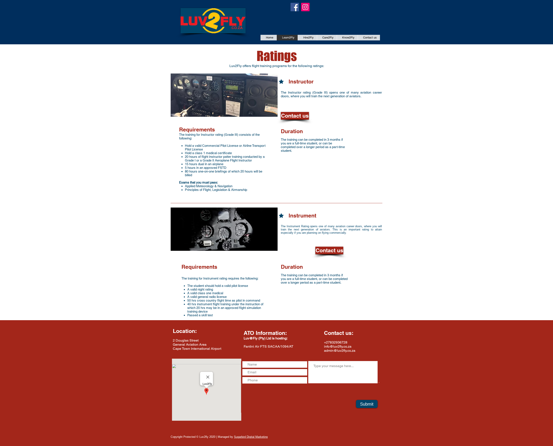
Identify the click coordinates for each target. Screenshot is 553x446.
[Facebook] (295, 7)
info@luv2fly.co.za (337, 346)
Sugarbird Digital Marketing (251, 436)
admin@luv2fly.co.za (339, 350)
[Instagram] (305, 7)
